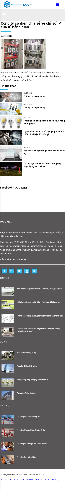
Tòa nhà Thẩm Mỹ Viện (27, 366)
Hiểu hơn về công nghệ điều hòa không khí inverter (38, 302)
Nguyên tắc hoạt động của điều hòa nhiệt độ (44, 152)
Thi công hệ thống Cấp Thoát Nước (32, 444)
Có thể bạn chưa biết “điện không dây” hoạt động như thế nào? (42, 165)
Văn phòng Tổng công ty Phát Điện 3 (32, 380)
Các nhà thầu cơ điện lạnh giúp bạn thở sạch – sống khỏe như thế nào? (38, 330)
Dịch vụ (30, 480)
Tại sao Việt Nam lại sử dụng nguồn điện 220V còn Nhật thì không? (43, 133)
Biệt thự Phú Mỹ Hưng (26, 353)
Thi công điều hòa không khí (28, 417)
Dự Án (39, 480)
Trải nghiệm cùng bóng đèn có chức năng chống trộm (44, 122)
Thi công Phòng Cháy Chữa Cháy (31, 430)
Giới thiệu (19, 480)
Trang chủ (6, 480)
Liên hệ (55, 480)
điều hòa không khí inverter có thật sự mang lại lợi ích (39, 289)
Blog (47, 480)
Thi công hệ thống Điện (26, 457)
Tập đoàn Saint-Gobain (26, 393)
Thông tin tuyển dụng (34, 96)
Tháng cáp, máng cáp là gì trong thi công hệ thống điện (40, 316)
